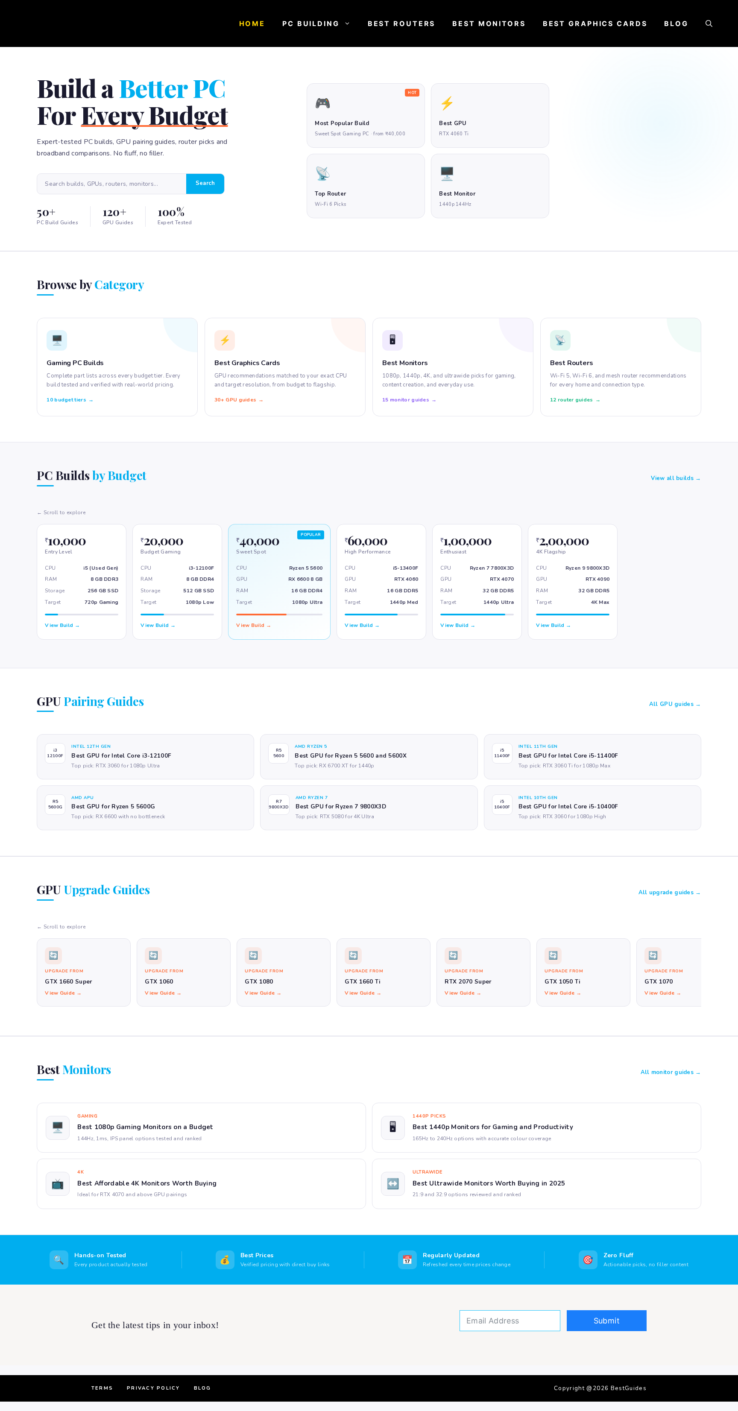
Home (252, 23)
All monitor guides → (671, 1072)
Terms (102, 1388)
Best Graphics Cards (595, 23)
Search (205, 183)
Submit (607, 1320)
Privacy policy (153, 1388)
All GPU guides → (675, 704)
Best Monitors (488, 23)
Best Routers (402, 23)
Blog (676, 23)
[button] (709, 23)
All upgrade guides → (669, 892)
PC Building (311, 23)
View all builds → (676, 478)
